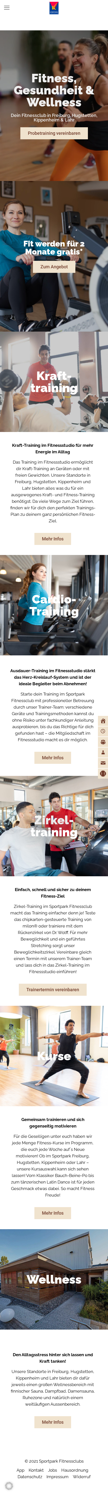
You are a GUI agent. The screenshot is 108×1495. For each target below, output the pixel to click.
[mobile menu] (7, 7)
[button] (9, 1486)
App (20, 1470)
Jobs (52, 1470)
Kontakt (36, 1470)
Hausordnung (74, 1470)
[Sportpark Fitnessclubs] (54, 7)
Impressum (57, 1476)
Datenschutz (30, 1476)
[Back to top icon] (97, 1484)
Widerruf (82, 1476)
